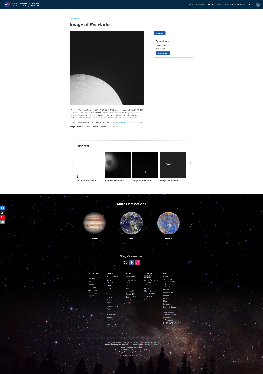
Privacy (112, 338)
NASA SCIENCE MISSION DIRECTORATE (140, 338)
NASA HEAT (168, 323)
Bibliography (91, 338)
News (165, 276)
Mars (108, 291)
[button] (250, 5)
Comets (147, 299)
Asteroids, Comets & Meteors (148, 275)
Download (162, 53)
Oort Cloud (92, 287)
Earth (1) (128, 282)
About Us (79, 338)
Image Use (121, 338)
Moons (128, 273)
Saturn (109, 297)
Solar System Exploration (25, 3)
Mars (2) (128, 285)
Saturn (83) (129, 291)
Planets (110, 273)
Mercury (168, 238)
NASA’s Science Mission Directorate (145, 344)
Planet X (110, 326)
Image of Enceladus (86, 181)
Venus (109, 285)
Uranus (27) (130, 294)
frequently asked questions (124, 122)
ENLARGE (159, 33)
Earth (131, 238)
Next (191, 163)
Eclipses (91, 296)
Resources (167, 289)
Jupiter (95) (130, 288)
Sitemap (171, 338)
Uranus (109, 300)
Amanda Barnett (136, 347)
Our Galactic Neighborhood (25, 6)
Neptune (110, 303)
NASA (8, 4)
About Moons (130, 276)
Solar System (93, 273)
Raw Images (75, 19)
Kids (165, 301)
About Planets (112, 276)
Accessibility (182, 338)
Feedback (102, 338)
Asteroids (148, 296)
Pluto (109, 309)
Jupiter (94, 238)
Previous (72, 163)
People (166, 295)
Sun (89, 282)
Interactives (167, 304)
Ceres (109, 312)
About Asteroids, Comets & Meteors (151, 282)
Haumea (110, 317)
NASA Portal (161, 338)
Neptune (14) (130, 297)
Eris (108, 320)
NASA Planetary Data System (126, 118)
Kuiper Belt (92, 284)
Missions (166, 298)
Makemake (111, 315)
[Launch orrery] (191, 5)
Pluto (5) (128, 300)
